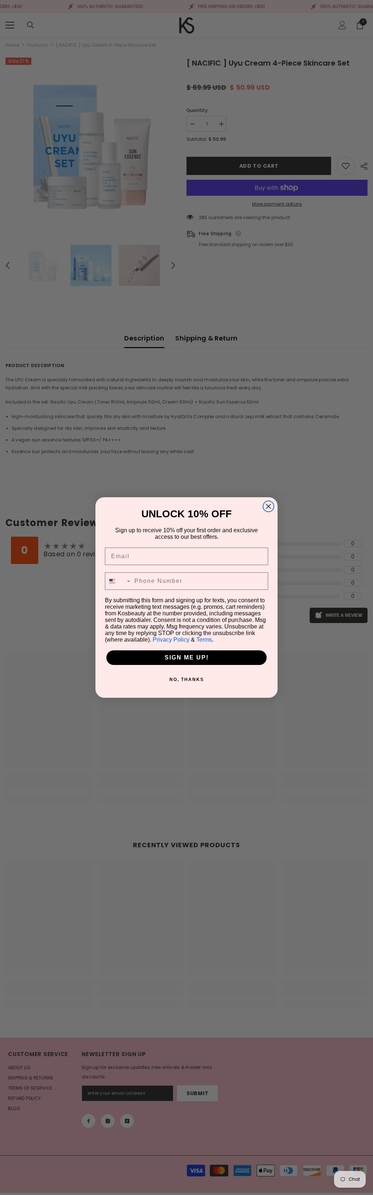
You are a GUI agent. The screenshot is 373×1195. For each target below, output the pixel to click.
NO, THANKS (186, 679)
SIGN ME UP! (187, 657)
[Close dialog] (268, 506)
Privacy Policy (171, 640)
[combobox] (118, 581)
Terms (204, 640)
